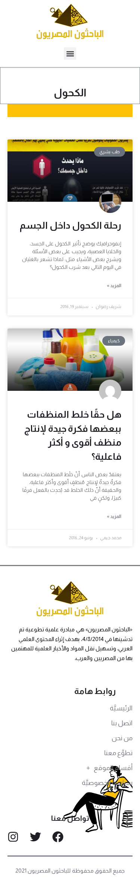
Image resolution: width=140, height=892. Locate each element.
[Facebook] (58, 837)
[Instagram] (13, 837)
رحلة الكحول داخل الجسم (70, 225)
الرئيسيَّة (121, 708)
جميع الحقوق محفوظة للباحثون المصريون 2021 (70, 870)
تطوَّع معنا (118, 753)
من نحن (122, 738)
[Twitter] (35, 837)
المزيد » (114, 285)
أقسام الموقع (113, 768)
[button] (70, 53)
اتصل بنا (122, 723)
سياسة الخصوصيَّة (107, 782)
